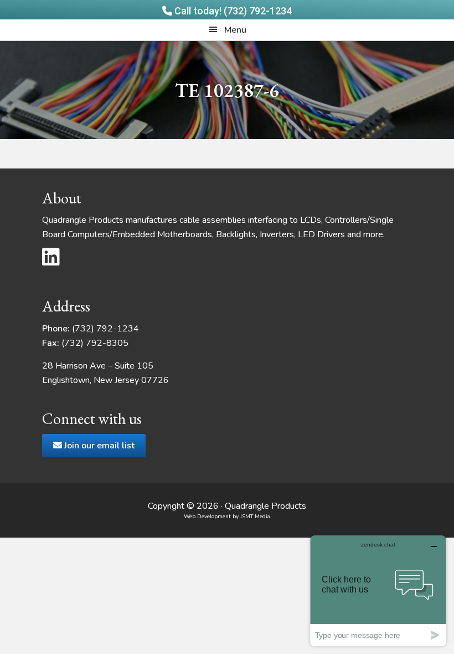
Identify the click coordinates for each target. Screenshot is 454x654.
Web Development (207, 516)
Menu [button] (235, 30)
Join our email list (98, 446)
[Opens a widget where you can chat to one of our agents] (378, 590)
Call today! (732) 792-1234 (232, 11)
